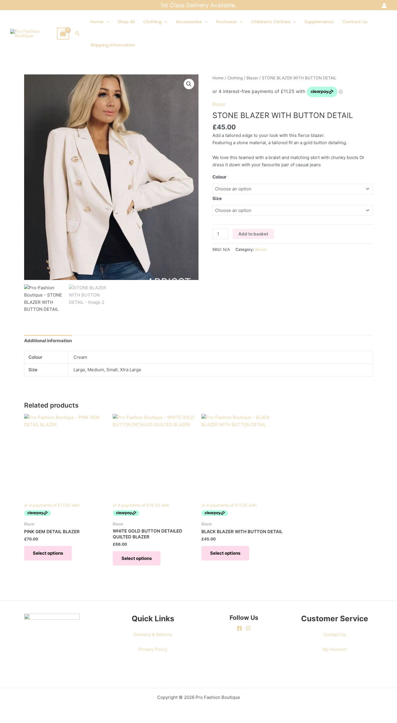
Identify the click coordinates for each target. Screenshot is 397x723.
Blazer (252, 78)
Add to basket (253, 234)
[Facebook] (239, 628)
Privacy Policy (153, 649)
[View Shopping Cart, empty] (63, 34)
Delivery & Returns (153, 634)
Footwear (226, 22)
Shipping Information (112, 45)
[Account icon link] (384, 5)
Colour (219, 177)
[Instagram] (248, 628)
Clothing (152, 22)
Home (96, 22)
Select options (48, 553)
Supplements (319, 22)
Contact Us (354, 22)
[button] (77, 33)
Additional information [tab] (48, 340)
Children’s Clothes (270, 22)
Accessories (189, 22)
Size (217, 198)
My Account (335, 649)
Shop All (126, 22)
